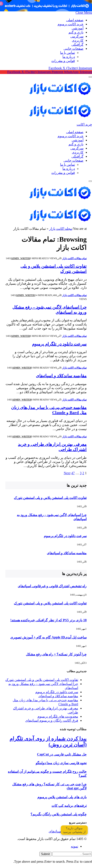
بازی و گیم (75, 32)
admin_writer (20, 258)
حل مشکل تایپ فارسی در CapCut (62, 754)
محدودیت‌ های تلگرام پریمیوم (57, 716)
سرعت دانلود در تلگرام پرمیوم (59, 344)
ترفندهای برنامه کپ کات (69, 805)
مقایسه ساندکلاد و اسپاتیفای (61, 375)
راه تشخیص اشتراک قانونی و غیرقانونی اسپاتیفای (52, 586)
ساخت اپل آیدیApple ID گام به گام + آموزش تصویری (48, 637)
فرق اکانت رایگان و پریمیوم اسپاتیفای (51, 720)
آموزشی (77, 28)
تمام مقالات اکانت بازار (74, 258)
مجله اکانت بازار (60, 228)
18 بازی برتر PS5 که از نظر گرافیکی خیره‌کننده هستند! (48, 620)
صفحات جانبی (73, 48)
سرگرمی (76, 36)
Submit (45, 854)
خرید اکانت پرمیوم (70, 24)
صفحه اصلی (74, 20)
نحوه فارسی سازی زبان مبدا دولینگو (61, 763)
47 (73, 473)
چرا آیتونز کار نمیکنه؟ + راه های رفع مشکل (56, 654)
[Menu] (90, 77)
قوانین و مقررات (63, 61)
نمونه (74, 846)
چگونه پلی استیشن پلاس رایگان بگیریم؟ (59, 814)
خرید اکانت (84, 124)
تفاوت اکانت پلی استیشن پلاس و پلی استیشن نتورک (50, 498)
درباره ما (68, 57)
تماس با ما (67, 52)
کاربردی (77, 40)
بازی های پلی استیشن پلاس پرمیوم (62, 797)
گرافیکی (77, 44)
